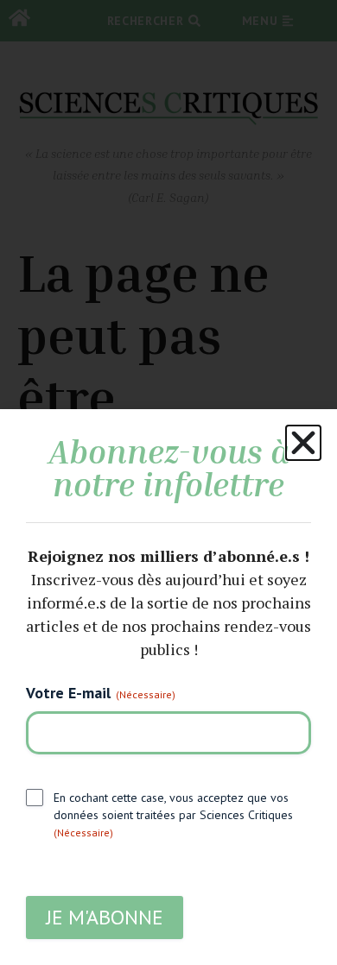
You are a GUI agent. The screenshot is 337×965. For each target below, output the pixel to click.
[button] (303, 442)
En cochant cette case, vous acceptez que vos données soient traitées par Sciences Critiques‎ (173, 814)
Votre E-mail (100, 693)
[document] (168, 482)
